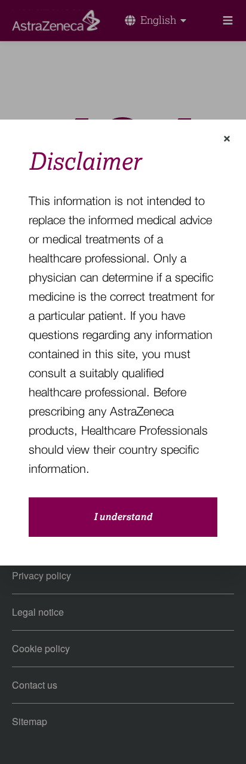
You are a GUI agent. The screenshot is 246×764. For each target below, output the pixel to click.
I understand (123, 517)
